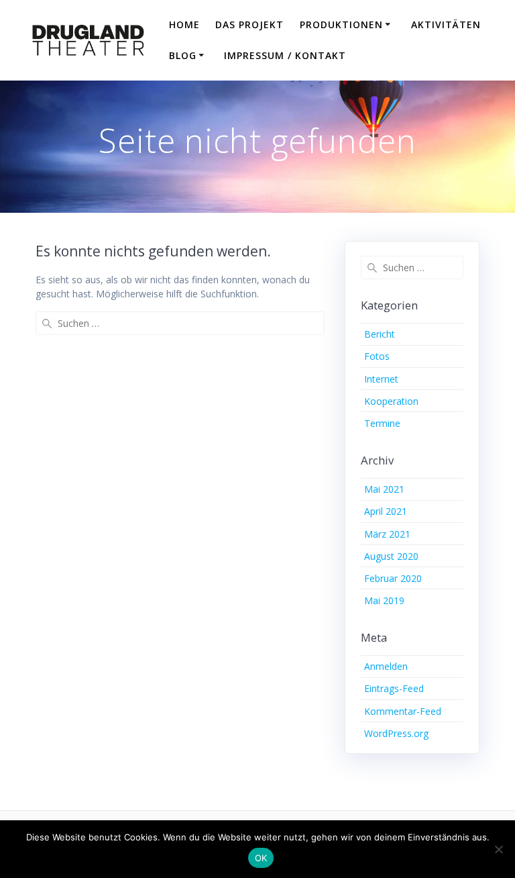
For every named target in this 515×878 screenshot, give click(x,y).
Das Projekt (249, 24)
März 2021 (387, 534)
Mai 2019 (384, 600)
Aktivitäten (446, 24)
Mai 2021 (384, 489)
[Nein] (498, 849)
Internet (381, 379)
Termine (382, 423)
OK (261, 857)
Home (184, 24)
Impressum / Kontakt (285, 55)
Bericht (379, 334)
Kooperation (391, 401)
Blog (182, 55)
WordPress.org (396, 733)
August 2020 (391, 556)
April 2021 (385, 511)
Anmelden (386, 666)
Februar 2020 (393, 578)
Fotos (377, 356)
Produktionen (341, 24)
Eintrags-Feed (394, 688)
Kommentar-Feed (402, 711)
